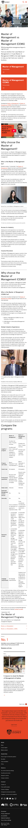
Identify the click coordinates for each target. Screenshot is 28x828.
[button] (23, 2)
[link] (14, 745)
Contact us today (19, 609)
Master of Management (13, 103)
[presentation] (14, 674)
